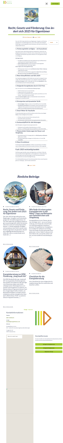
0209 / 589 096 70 (10, 317)
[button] (47, 4)
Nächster (30, 309)
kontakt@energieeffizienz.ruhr (13, 321)
